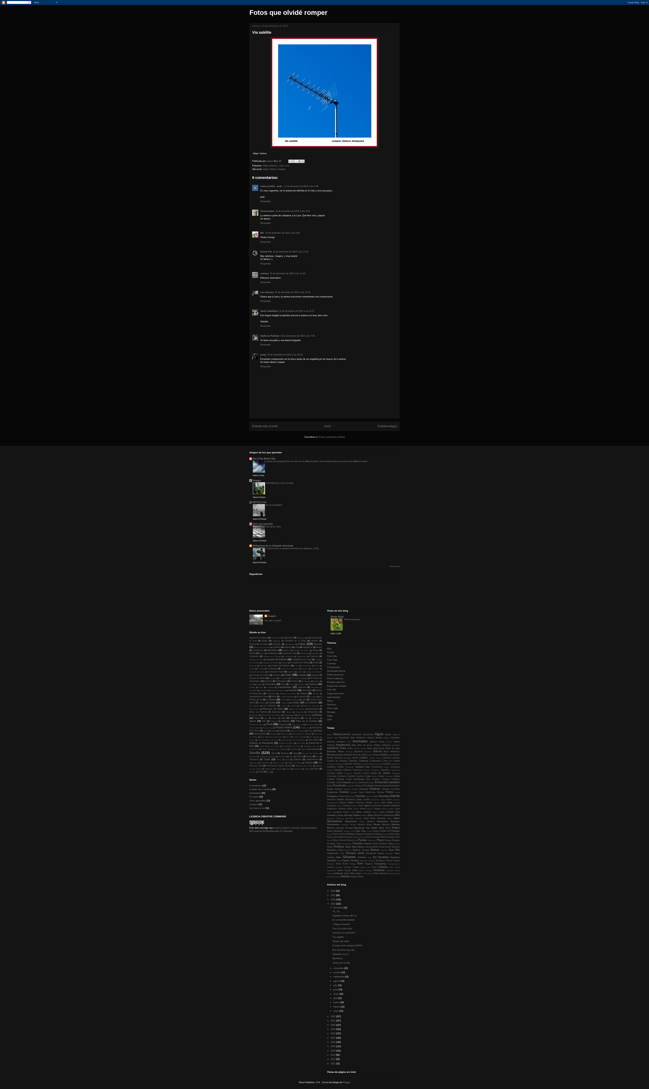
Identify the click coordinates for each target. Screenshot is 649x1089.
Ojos (358, 831)
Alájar (265, 165)
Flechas (380, 792)
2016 (333, 1042)
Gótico (351, 802)
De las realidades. (274, 505)
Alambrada (344, 737)
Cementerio (376, 767)
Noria (388, 828)
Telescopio (363, 861)
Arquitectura (343, 744)
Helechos (360, 802)
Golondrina (350, 799)
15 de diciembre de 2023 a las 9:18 (292, 211)
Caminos (353, 760)
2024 (333, 899)
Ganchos (369, 796)
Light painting (333, 697)
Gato (376, 796)
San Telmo (314, 740)
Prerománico (347, 844)
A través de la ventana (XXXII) (347, 945)
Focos (397, 792)
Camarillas (315, 653)
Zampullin (391, 873)
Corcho (374, 776)
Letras (346, 812)
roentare (264, 273)
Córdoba (302, 675)
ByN (329, 648)
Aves (343, 748)
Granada (293, 690)
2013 (333, 1055)
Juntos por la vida (341, 963)
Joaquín (272, 616)
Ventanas (378, 870)
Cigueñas (385, 770)
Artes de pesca (364, 745)
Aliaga (265, 641)
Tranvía (330, 867)
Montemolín (253, 715)
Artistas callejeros (382, 745)
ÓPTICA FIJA (260, 502)
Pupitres (383, 843)
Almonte (277, 644)
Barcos (377, 751)
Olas (363, 831)
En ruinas (254, 796)
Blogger (346, 1082)
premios (330, 877)
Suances (252, 756)
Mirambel (276, 712)
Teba (291, 756)
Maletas (364, 815)
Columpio (341, 776)
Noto (266, 718)
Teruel (300, 756)
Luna (287, 165)
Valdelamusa (312, 759)
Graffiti (366, 799)
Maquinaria (389, 815)
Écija (269, 772)
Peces (349, 837)
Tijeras (389, 860)
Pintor (329, 840)
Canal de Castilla (391, 761)
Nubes (396, 827)
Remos (361, 847)
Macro (330, 701)
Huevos (354, 806)
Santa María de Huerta (269, 746)
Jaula (349, 808)
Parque (378, 834)
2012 (333, 1059)
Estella (259, 684)
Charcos (347, 770)
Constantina (306, 666)
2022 (333, 1016)
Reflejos (339, 846)
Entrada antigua (387, 426)
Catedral (359, 767)
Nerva (257, 718)
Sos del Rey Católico (310, 753)
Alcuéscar (301, 638)
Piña (355, 840)
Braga (316, 650)
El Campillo (283, 678)
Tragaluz (369, 864)
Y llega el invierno (341, 924)
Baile (369, 748)
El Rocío (268, 681)
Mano (370, 815)
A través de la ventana (260, 789)
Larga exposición (335, 693)
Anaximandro (267, 211)
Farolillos (353, 792)
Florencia (312, 684)
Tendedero (381, 860)
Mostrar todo (395, 566)
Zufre (316, 769)
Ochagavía (295, 718)
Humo (361, 805)
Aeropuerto (368, 734)
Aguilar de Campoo (258, 638)
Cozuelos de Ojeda (257, 672)
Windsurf (383, 873)
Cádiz (288, 674)
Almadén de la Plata (295, 641)
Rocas (382, 847)
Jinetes (362, 808)
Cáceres (277, 675)
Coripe (251, 669)
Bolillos (369, 755)
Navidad (349, 828)
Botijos (390, 755)
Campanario (375, 761)
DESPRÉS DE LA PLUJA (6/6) (279, 483)
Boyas (397, 755)
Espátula (347, 789)
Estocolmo (270, 684)
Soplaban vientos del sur (344, 915)
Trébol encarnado (352, 619)
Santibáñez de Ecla (291, 746)
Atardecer (333, 748)
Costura (340, 779)
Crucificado (358, 779)
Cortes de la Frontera (289, 669)
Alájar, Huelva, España (274, 169)
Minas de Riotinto (258, 712)
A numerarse (255, 785)
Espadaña (387, 785)
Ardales (276, 647)
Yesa (288, 769)
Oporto (252, 721)
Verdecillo (389, 870)
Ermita (330, 785)
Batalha (286, 650)
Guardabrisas (332, 803)
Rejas (348, 847)
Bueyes (330, 758)
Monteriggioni (289, 715)
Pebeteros (341, 837)
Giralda (340, 799)
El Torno (294, 681)
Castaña (386, 764)
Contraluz (331, 663)
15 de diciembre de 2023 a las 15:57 (297, 311)
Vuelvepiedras (367, 873)
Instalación (332, 808)
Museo (377, 824)
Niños (381, 828)
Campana (363, 760)
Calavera (395, 758)
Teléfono (371, 861)
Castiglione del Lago (301, 659)
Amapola (341, 742)
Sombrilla (331, 860)
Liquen (375, 812)
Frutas (341, 796)
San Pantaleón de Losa (268, 740)
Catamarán (349, 767)
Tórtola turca (365, 867)
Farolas (344, 792)
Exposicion (332, 792)
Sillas (338, 857)
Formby (252, 687)
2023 (333, 904)
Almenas (331, 742)
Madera (356, 815)
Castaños (331, 767)
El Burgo (272, 678)
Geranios (331, 799)
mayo (336, 994)
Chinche (367, 770)
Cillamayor (264, 666)
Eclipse (372, 782)
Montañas (395, 821)
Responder (265, 201)
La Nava (313, 697)
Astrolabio (396, 745)
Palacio (330, 834)
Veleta (361, 870)
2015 (333, 1046)
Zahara (307, 769)
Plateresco (372, 840)
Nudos (330, 831)
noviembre (338, 968)
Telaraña (354, 860)
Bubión (252, 653)
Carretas (357, 764)
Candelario (289, 656)
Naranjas (339, 828)
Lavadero (337, 812)
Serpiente (389, 853)
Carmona (314, 656)
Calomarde (304, 653)
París (269, 724)
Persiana (375, 837)
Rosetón (348, 850)
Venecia (309, 762)
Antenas (273, 165)
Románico (332, 850)
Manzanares (254, 709)
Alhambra (395, 737)
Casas (371, 764)
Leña (352, 812)
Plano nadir (332, 708)
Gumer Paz (266, 251)
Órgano (354, 876)
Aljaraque (276, 641)
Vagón (340, 870)
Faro (283, 684)
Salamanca (284, 734)
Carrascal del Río (256, 660)
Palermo (286, 721)
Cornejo (261, 669)
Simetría (362, 857)
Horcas (397, 803)
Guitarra (342, 802)
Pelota (362, 837)
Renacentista (372, 847)
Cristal (349, 779)
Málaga (318, 715)
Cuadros (376, 779)
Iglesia (367, 805)
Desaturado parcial (336, 671)
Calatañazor (273, 653)
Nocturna (331, 704)
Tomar (309, 756)
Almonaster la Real (258, 644)
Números (338, 831)
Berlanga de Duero (301, 650)
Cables (372, 758)
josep (263, 354)
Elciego (316, 681)
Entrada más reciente (265, 426)
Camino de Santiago (337, 761)
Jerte (274, 696)
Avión (350, 748)
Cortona (305, 669)
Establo (355, 789)
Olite (306, 718)
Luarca (283, 706)
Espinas (338, 789)
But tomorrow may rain (343, 950)
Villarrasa (268, 769)
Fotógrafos (332, 796)
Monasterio (382, 821)
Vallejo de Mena (294, 763)
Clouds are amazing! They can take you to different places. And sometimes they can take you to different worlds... (317, 461)
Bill (262, 233)
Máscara (386, 824)
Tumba (356, 867)
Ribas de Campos (297, 731)
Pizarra (349, 840)
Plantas (362, 840)
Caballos (363, 757)
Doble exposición (335, 674)
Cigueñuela (395, 770)
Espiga (330, 789)
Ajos (336, 738)
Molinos (371, 821)
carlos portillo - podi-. (271, 186)
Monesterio (313, 712)
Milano (389, 818)
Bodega (340, 755)
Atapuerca (307, 647)
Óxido (360, 876)
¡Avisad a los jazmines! (343, 932)
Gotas (359, 799)
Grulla (383, 800)
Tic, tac (336, 911)
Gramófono (375, 800)
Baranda (368, 752)
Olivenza (315, 718)
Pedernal (356, 837)
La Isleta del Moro (287, 697)
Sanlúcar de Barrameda (261, 743)
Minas (397, 818)
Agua (379, 734)
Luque (293, 706)
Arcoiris (389, 742)
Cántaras (395, 779)
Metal (366, 818)
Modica (289, 712)
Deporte (347, 782)
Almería (314, 641)
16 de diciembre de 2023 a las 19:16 (285, 354)
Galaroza (302, 687)
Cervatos (252, 666)
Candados (331, 764)
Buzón (356, 758)
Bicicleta (331, 754)
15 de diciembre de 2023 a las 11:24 (290, 251)
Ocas (353, 831)
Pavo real (331, 837)
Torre (360, 863)
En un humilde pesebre (343, 920)
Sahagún (273, 734)
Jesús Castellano (269, 311)
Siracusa (285, 753)
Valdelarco (253, 763)
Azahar (356, 748)
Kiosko (384, 809)
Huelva (303, 693)
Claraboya (348, 773)
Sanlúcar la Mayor (286, 743)
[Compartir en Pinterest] (303, 161)
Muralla (361, 824)
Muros (369, 824)
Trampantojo (380, 863)
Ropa (340, 850)
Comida (351, 776)
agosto (337, 981)
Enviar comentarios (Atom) (332, 437)
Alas (353, 737)
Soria (295, 753)
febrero (337, 1006)
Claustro (357, 773)
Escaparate (350, 786)
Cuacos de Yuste (276, 672)
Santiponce (253, 749)
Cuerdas (386, 779)
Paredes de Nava (256, 724)
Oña (264, 721)
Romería (396, 847)
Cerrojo (330, 770)
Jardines (342, 808)
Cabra (261, 653)
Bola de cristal (359, 755)
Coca (296, 666)
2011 (333, 1063)
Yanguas (278, 769)
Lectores (253, 804)
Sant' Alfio (301, 743)
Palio (335, 834)
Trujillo (267, 759)
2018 (333, 1033)
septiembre (339, 976)
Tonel (338, 864)
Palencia (274, 721)
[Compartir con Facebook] (299, 161)
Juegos (377, 808)
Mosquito (344, 825)
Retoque (331, 712)
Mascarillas (349, 818)
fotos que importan (263, 524)
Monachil (299, 712)
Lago (397, 808)
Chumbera (375, 770)
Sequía (380, 853)
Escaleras (339, 785)
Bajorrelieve (378, 748)
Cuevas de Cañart (260, 675)
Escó (251, 684)
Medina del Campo (296, 709)
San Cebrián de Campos (301, 734)
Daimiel (315, 675)
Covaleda (315, 669)
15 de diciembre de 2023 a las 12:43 (287, 273)
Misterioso (337, 958)
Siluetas (349, 857)
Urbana (382, 866)
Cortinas (331, 779)
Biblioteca (395, 751)
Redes (330, 847)
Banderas (358, 751)
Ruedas (365, 850)
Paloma (350, 834)
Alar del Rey (276, 638)
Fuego (352, 796)
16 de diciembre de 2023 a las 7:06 (298, 336)
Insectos (395, 805)
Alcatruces (361, 737)
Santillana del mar (311, 746)
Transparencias (394, 864)
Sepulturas (371, 853)
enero (336, 1011)
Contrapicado (333, 667)
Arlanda (287, 647)
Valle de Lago (278, 763)
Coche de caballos (380, 773)
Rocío (388, 847)
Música (330, 828)
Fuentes (360, 796)
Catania (285, 663)
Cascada (378, 764)
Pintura (335, 840)
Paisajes (395, 831)
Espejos (396, 785)
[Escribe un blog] (293, 161)
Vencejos (368, 870)
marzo (336, 1002)
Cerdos (386, 767)
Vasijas (347, 870)
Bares (386, 751)
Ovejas (376, 831)
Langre (283, 700)
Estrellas (386, 789)
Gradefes (263, 690)
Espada (378, 785)
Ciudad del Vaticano (280, 665)
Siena (274, 753)
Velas (355, 870)
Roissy (310, 731)
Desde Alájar (337, 616)
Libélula (367, 812)
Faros (361, 792)
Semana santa (355, 853)
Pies (398, 837)
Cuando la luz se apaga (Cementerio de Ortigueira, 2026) (292, 548)
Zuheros (252, 772)
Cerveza (338, 770)
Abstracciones (341, 734)
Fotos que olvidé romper (288, 12)
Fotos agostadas (257, 800)
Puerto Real (267, 728)
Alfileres (386, 738)
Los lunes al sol (257, 808)
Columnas (331, 776)
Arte (354, 745)
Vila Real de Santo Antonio (278, 766)
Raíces (397, 844)
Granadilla (307, 690)
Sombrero (395, 857)
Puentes (358, 843)
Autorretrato (255, 793)
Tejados (346, 860)
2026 (333, 891)
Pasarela (385, 834)
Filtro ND (331, 689)
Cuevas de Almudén (314, 672)
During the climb (273, 526)
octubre (337, 972)
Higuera (377, 803)
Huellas (346, 805)
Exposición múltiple (336, 686)
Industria (386, 805)
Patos (397, 834)
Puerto (375, 843)
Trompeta (339, 867)
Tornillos (353, 864)
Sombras (383, 857)
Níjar (283, 718)
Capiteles (347, 764)
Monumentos (333, 824)
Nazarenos (359, 828)
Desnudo (354, 782)
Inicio (327, 426)
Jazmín (355, 809)
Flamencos (370, 792)
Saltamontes (333, 853)
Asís (297, 647)
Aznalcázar (258, 650)
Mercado (358, 818)
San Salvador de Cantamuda (293, 740)
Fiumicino (301, 684)
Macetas (348, 815)
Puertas (367, 843)
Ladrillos (391, 809)
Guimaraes (271, 694)
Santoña (293, 749)
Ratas (390, 843)
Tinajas (396, 860)
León (304, 699)
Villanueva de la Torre (304, 766)
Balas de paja (393, 748)
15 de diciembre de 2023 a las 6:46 (301, 186)
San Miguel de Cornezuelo (271, 737)
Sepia (330, 716)
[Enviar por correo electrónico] (290, 161)
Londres (295, 702)
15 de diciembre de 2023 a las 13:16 (292, 292)
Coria (317, 666)
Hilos (383, 802)
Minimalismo (334, 821)
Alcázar (370, 737)
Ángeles (337, 877)
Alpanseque (290, 644)
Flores (389, 792)
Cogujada (396, 773)
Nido (368, 828)
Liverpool (284, 703)
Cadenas (386, 758)
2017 (333, 1038)
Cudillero (290, 672)
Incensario (376, 805)
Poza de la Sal (297, 724)
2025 (333, 895)
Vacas (397, 867)
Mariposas (331, 818)
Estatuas (375, 788)
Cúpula (339, 782)
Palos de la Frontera (306, 721)
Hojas (390, 802)
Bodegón (348, 755)
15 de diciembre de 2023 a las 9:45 (283, 233)
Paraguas (359, 834)
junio (336, 989)
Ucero (279, 759)
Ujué (287, 759)
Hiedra (369, 802)
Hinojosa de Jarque (288, 694)
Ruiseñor (384, 850)
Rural (391, 850)
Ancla (349, 742)
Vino (352, 873)
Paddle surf (385, 831)
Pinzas (343, 840)
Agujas (388, 734)
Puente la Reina (313, 724)
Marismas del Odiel (273, 709)
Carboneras (301, 656)
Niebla (374, 828)
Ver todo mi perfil (273, 620)
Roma (319, 730)
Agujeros (396, 734)
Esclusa (359, 785)
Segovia (315, 749)
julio (335, 985)
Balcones (331, 751)
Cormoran (389, 776)
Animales (360, 741)
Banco (341, 751)
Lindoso (262, 703)
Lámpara (331, 815)
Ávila (261, 772)
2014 (333, 1050)
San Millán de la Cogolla (296, 737)
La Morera (301, 696)
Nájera (274, 718)
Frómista (270, 687)
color (281, 165)
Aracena (318, 644)
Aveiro (319, 647)
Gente (395, 796)
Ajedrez (330, 738)
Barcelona (272, 650)
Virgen (358, 873)
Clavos (366, 773)
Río (397, 849)
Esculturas (369, 785)
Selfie (342, 853)
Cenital (330, 652)
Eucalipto (395, 789)
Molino (362, 822)
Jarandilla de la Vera (258, 696)
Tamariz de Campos (267, 756)
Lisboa (272, 702)
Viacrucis (330, 873)
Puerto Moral (254, 728)
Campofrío (254, 656)
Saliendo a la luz (340, 954)
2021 (333, 1020)
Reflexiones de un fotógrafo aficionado (273, 545)
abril (335, 998)
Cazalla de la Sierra (300, 662)
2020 (333, 1025)
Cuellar (300, 672)
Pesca (383, 837)
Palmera (342, 834)
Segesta (304, 749)
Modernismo (351, 821)
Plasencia (283, 724)
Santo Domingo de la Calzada (274, 749)
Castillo (340, 767)
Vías (376, 873)
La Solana (271, 699)
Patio (391, 834)
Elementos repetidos (387, 782)
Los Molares (254, 706)
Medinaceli (313, 709)
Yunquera (297, 769)
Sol (374, 857)
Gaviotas (384, 796)
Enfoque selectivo (336, 682)
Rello (273, 731)
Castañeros (395, 764)
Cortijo (397, 776)
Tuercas (347, 867)
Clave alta (332, 656)
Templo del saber (340, 941)
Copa (367, 776)
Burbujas (339, 758)
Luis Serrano (267, 292)
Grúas (389, 799)
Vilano (347, 873)
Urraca (391, 867)
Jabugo (316, 694)
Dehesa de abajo (257, 678)
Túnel (374, 867)
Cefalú (316, 662)
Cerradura (395, 767)
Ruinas (374, 849)
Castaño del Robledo (276, 659)
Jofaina (370, 809)
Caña (367, 767)
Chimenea (357, 770)
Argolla (396, 742)
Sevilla (254, 753)
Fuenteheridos (285, 687)
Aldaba (378, 737)
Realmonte (305, 728)
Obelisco (347, 831)
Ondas (369, 831)
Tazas (339, 861)
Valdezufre (265, 763)
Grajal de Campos (278, 690)
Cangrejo (339, 764)
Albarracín (288, 638)
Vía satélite (338, 937)
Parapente (369, 834)
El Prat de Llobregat (299, 678)
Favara (292, 684)
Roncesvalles (260, 734)
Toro (317, 756)
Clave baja (332, 660)
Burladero (348, 758)
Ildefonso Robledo (270, 336)
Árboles (345, 876)
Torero (345, 864)
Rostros (356, 850)
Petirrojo (391, 837)
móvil (398, 873)
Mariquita (340, 818)
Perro (368, 837)
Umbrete (297, 759)
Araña (381, 742)
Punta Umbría (284, 727)
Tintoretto (330, 864)
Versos (397, 870)
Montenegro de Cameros (271, 715)
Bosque (376, 755)
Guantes (396, 800)
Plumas (387, 840)
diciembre (338, 907)
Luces (389, 811)
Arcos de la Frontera (262, 647)
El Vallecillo (306, 681)
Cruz (368, 779)
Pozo (338, 843)
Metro (373, 818)
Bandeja (349, 752)
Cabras (378, 758)
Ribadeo (282, 731)
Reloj (354, 847)
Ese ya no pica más (342, 928)
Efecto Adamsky (335, 678)
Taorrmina (282, 756)
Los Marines (311, 702)
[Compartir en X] (296, 161)
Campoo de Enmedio (272, 656)
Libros (359, 812)
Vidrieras (338, 873)
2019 (333, 1029)
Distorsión (363, 782)
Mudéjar (353, 825)
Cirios (339, 773)
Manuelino (379, 815)
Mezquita (381, 818)
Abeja (329, 734)
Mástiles (395, 824)
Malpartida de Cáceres (309, 706)
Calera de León (289, 653)
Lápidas (340, 815)
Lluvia (382, 812)
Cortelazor (272, 669)
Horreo (339, 806)
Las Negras (294, 700)
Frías (261, 687)
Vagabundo (331, 870)
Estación (363, 789)
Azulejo (363, 748)
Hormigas (331, 805)
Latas (329, 812)
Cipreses (331, 773)
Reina (265, 731)
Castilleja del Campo (270, 663)
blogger (257, 480)
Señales (331, 857)
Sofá (369, 857)
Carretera (365, 764)
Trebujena (254, 759)
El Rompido (281, 681)
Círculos (331, 782)
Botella (384, 754)
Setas (397, 853)
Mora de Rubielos (305, 715)
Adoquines (357, 734)
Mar (397, 815)
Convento (359, 776)
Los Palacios (270, 706)
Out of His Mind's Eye (264, 458)
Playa (380, 840)
